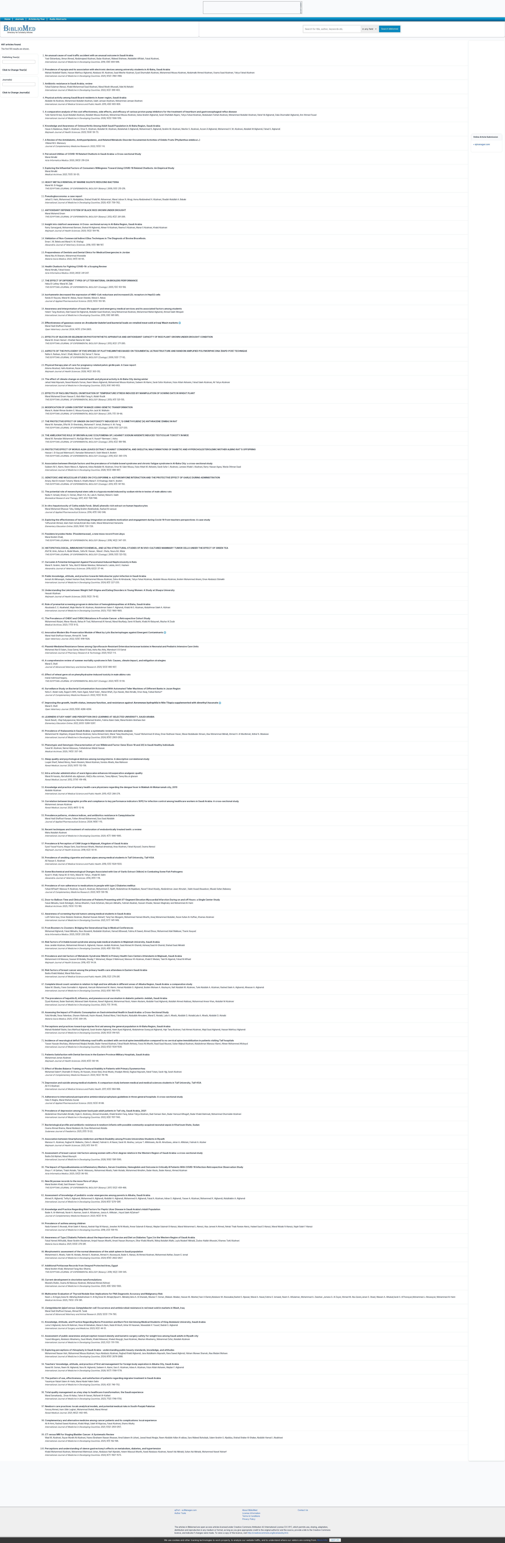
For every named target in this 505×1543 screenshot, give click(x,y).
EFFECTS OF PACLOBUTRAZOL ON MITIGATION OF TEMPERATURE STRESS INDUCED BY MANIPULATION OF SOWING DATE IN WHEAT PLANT (120, 393)
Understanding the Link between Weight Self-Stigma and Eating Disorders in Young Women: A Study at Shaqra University (110, 590)
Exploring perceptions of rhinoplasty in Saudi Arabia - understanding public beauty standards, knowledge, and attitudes (109, 1350)
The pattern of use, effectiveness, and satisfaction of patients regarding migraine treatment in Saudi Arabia (103, 1378)
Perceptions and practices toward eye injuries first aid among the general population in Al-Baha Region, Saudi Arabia (107, 1026)
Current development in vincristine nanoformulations (73, 1279)
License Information (251, 1513)
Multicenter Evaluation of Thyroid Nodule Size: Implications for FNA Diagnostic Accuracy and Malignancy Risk (104, 1293)
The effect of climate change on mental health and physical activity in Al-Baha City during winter (96, 379)
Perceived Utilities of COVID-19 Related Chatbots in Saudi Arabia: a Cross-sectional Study (93, 154)
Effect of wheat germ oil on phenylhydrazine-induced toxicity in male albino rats (88, 674)
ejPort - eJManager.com (186, 1510)
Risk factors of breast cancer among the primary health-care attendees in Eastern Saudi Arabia (96, 970)
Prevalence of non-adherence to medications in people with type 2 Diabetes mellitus (90, 885)
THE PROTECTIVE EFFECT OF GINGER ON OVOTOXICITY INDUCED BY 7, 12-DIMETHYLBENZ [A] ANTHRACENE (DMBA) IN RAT (111, 421)
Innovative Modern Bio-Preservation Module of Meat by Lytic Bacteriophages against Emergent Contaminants (104, 632)
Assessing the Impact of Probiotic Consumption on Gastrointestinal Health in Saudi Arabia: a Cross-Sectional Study (107, 1012)
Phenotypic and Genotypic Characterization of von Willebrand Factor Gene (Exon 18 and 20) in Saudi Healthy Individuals (109, 745)
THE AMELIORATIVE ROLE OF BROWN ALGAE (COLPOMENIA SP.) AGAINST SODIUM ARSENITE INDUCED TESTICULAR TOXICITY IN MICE (117, 435)
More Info (322, 1540)
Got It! (335, 1540)
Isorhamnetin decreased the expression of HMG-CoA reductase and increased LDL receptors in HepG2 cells (102, 294)
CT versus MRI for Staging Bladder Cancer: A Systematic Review (79, 1434)
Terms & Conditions (251, 1516)
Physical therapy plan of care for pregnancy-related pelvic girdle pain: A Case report (90, 365)
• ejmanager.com (481, 144)
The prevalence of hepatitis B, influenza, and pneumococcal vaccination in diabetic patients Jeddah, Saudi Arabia (106, 998)
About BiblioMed (249, 1510)
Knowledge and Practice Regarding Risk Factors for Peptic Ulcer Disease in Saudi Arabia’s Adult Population (102, 1209)
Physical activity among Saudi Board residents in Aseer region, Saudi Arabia (85, 97)
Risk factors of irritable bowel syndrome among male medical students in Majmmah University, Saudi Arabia (102, 942)
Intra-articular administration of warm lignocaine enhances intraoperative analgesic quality (94, 773)
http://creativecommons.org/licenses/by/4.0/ (268, 1533)
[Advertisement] (486, 85)
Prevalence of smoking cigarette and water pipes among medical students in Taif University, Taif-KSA (99, 857)
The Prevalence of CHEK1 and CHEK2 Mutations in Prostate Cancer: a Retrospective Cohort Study (97, 618)
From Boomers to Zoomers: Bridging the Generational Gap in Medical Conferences (89, 928)
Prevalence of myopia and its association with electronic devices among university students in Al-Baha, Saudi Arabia (107, 69)
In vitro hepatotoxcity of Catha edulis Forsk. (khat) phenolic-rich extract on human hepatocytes (96, 505)
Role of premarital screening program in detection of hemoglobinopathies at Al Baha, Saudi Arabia (97, 604)
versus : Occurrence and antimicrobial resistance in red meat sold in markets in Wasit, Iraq (115, 1308)
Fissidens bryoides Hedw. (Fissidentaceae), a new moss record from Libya (85, 534)
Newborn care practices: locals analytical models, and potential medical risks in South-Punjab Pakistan (100, 1406)
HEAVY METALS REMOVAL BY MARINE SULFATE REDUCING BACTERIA (82, 182)
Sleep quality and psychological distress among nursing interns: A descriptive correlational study (97, 759)
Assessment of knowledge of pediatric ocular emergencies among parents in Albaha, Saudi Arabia (97, 1195)
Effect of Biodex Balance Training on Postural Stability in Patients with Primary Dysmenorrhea (95, 1068)
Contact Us (303, 1510)
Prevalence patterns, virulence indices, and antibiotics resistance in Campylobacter (90, 815)
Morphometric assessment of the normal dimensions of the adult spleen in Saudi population (94, 1251)
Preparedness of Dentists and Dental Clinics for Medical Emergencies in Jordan (87, 252)
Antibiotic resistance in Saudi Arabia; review (68, 83)
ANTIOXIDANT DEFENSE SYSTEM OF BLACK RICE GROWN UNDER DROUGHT (85, 210)
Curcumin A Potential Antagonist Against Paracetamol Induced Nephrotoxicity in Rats (91, 562)
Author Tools (180, 1513)
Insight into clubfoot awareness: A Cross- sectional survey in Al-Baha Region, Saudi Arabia (93, 224)
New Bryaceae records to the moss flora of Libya (71, 1181)
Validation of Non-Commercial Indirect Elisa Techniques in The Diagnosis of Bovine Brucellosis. (95, 238)
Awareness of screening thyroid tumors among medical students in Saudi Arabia (88, 913)
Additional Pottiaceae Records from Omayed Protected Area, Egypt (81, 1265)
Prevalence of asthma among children (65, 1223)
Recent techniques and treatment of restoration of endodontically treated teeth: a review (93, 829)
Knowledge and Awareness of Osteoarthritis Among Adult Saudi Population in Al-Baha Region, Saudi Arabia (102, 125)
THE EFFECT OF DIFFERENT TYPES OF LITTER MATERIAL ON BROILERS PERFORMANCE (91, 280)
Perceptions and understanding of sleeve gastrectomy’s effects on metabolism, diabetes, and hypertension (103, 1448)
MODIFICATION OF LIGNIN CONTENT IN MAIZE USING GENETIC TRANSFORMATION (89, 407)
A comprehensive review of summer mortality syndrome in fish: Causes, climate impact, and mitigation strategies (105, 660)
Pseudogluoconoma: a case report (63, 196)
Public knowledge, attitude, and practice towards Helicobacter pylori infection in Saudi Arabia (95, 576)
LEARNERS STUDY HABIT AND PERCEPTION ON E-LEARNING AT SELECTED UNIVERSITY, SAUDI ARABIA (99, 716)
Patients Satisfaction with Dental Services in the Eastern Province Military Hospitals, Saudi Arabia (97, 1054)
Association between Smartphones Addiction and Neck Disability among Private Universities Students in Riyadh (105, 1139)
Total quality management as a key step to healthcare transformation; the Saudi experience (94, 1392)
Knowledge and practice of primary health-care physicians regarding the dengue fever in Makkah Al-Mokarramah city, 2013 (111, 787)
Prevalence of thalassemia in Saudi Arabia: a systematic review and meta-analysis (89, 731)
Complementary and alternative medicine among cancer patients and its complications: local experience (101, 1420)
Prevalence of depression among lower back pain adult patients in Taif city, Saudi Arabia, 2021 (95, 1110)
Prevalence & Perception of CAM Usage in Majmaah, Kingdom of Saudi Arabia (86, 843)
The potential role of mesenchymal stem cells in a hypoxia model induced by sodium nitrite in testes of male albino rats (108, 491)
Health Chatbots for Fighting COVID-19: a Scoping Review (76, 266)
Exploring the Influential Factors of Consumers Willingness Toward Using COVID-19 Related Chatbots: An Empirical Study (109, 168)
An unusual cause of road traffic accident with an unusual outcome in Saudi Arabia (89, 55)
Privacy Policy (248, 1519)
